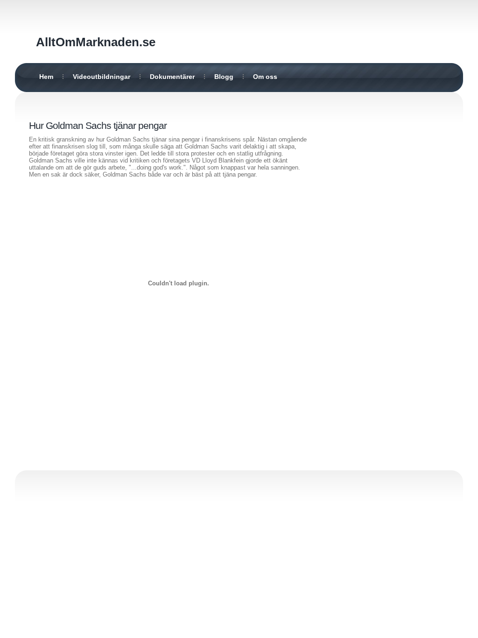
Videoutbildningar (101, 76)
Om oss (265, 76)
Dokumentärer (172, 76)
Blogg (223, 76)
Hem (46, 76)
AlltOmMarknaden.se (95, 42)
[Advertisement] (390, 255)
